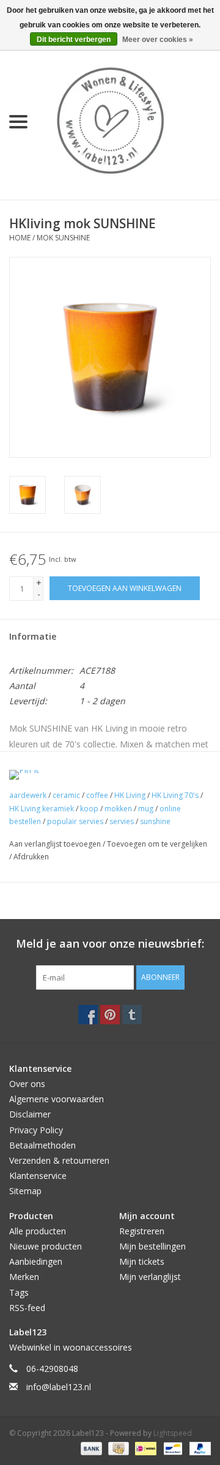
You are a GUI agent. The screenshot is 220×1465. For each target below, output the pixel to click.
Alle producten (37, 1231)
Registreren (141, 1231)
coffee (97, 795)
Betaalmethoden (42, 1145)
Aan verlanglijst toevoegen (56, 844)
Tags (19, 1292)
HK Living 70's (175, 795)
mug (145, 808)
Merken (24, 1276)
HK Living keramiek (41, 808)
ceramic (66, 795)
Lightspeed (172, 1433)
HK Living (129, 795)
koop (89, 808)
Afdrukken (31, 856)
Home (20, 238)
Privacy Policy (36, 1130)
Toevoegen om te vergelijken (157, 844)
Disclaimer (30, 1114)
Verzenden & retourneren (59, 1160)
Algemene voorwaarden (56, 1099)
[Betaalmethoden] (90, 1448)
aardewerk (27, 795)
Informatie (32, 636)
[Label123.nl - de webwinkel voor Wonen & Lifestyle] (128, 121)
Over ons (27, 1083)
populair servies (75, 821)
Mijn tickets (141, 1261)
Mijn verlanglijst (150, 1276)
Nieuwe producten (45, 1246)
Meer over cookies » (157, 39)
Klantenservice (38, 1175)
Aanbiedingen (35, 1261)
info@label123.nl (58, 1387)
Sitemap (25, 1191)
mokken (118, 808)
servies (121, 821)
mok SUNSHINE (63, 238)
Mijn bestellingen (152, 1246)
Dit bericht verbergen (74, 39)
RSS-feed (27, 1307)
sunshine (155, 821)
